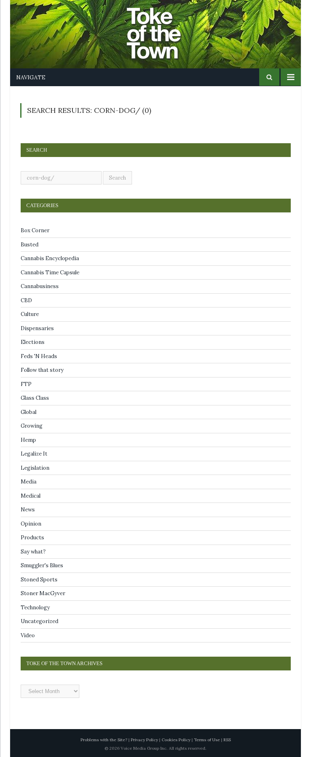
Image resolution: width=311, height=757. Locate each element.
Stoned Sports (39, 579)
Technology (35, 607)
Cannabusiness (40, 286)
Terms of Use (207, 739)
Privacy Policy (144, 739)
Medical (30, 495)
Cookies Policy (176, 739)
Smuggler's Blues (42, 565)
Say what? (33, 551)
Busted (29, 244)
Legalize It (34, 453)
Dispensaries (37, 328)
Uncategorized (39, 621)
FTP (26, 384)
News (28, 509)
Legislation (35, 467)
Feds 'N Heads (39, 356)
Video (28, 635)
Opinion (31, 523)
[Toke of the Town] (163, 28)
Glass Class (35, 397)
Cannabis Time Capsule (50, 272)
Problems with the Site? (104, 739)
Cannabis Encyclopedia (50, 258)
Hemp (28, 440)
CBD (26, 300)
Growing (32, 425)
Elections (33, 342)
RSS (227, 739)
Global (28, 412)
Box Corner (35, 230)
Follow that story (42, 370)
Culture (30, 314)
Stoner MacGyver (43, 593)
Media (28, 481)
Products (32, 537)
